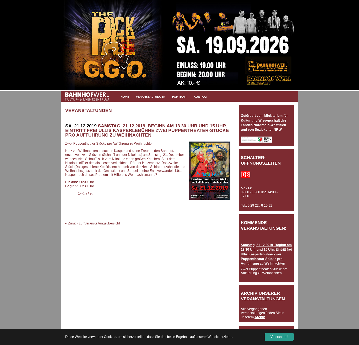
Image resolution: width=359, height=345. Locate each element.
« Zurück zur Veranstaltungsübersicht (92, 223)
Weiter (304, 47)
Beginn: (71, 186)
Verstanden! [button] (279, 337)
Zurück (55, 47)
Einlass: (71, 182)
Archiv (259, 317)
